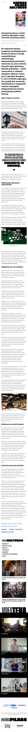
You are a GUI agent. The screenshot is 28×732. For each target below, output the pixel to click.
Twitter (11, 529)
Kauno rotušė (12, 526)
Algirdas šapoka (6, 523)
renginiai (5, 552)
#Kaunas (14, 720)
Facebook (18, 529)
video (4, 556)
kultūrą (18, 707)
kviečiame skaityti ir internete (9, 263)
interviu (4, 548)
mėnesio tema (7, 546)
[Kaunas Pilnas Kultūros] (18, 8)
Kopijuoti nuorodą (8, 532)
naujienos (5, 543)
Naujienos (14, 43)
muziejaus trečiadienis (10, 554)
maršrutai (5, 550)
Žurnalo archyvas (22, 28)
